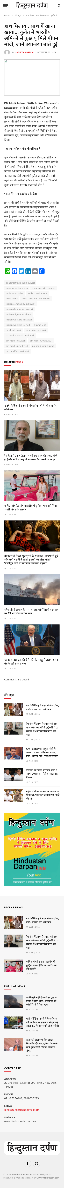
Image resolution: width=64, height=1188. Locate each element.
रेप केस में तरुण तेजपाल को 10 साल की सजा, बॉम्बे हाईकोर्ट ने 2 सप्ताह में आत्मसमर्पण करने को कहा (31, 457)
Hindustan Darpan (24, 52)
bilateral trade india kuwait (20, 282)
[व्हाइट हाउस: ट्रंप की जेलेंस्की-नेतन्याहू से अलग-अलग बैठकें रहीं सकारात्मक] (32, 639)
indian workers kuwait (18, 324)
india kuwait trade (37, 293)
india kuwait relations (43, 288)
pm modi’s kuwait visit (18, 351)
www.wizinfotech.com (48, 1177)
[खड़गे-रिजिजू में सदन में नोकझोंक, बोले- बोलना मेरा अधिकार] (32, 385)
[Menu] (5, 5)
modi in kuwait (14, 330)
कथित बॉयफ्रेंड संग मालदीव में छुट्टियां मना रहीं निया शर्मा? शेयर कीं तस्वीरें (30, 507)
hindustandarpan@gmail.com (21, 1109)
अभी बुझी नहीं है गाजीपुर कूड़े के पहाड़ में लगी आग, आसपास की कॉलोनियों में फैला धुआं (41, 1000)
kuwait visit (40, 324)
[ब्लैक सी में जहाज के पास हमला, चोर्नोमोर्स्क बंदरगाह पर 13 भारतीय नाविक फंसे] (32, 589)
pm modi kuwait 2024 (41, 340)
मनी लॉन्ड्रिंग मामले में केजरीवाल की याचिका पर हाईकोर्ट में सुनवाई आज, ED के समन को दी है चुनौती (42, 1022)
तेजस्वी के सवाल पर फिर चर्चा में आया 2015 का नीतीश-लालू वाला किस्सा (42, 773)
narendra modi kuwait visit (20, 335)
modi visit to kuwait (36, 330)
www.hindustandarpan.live (25, 1174)
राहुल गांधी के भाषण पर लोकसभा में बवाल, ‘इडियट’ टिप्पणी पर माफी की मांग (43, 795)
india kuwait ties (15, 293)
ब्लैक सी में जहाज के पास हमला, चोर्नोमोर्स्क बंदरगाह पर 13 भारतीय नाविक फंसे (31, 611)
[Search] (59, 5)
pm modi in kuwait (16, 340)
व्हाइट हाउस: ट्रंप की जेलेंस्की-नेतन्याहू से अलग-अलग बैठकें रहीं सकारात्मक (31, 661)
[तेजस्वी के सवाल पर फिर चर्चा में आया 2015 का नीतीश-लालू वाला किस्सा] (13, 774)
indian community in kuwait (20, 303)
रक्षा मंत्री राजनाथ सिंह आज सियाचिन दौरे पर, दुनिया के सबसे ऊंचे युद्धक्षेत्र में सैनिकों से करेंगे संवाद (42, 1045)
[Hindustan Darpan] (32, 5)
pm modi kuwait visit (17, 345)
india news (12, 298)
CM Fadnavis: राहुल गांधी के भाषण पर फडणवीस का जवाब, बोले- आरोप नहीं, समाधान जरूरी (42, 752)
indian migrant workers (18, 314)
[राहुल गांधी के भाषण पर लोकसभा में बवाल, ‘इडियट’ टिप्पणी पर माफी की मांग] (13, 795)
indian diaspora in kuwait (19, 309)
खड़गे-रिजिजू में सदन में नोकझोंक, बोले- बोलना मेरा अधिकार (30, 407)
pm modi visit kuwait (43, 345)
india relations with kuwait (36, 298)
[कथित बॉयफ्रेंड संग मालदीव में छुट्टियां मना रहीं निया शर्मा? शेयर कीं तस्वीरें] (32, 485)
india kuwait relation (17, 288)
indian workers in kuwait (19, 319)
